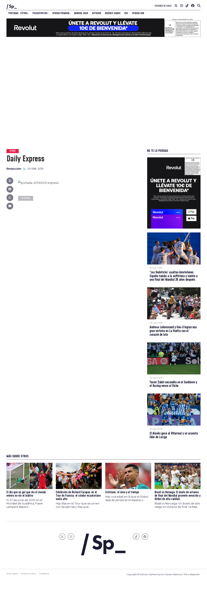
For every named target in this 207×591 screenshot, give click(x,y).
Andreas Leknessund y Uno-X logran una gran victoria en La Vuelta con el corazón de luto (173, 331)
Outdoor (96, 13)
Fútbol (24, 13)
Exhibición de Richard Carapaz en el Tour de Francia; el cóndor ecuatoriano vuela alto (78, 495)
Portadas (13, 13)
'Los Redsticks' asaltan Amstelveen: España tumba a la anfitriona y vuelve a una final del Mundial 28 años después (174, 276)
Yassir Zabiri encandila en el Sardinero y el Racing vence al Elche (173, 384)
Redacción (13, 168)
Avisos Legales (12, 573)
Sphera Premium (60, 13)
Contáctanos (44, 573)
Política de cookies (28, 573)
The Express (25, 198)
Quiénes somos (112, 13)
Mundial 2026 (81, 13)
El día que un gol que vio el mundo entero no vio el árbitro (26, 494)
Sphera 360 (138, 13)
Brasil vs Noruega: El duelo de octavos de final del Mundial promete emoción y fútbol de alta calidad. (177, 495)
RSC (126, 13)
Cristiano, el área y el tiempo (122, 492)
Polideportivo (40, 13)
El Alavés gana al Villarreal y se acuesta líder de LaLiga (174, 435)
